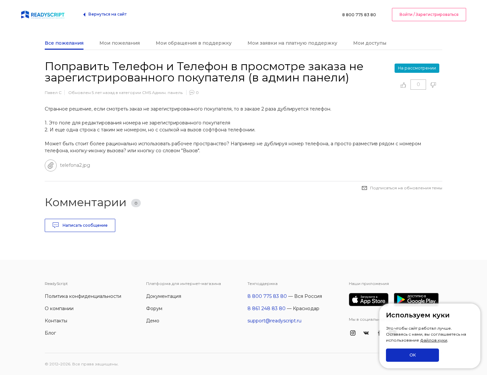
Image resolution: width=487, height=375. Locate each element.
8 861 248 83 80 (266, 308)
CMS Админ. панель (162, 92)
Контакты (56, 321)
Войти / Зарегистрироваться (429, 14)
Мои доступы (369, 43)
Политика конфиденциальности (83, 296)
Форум (154, 308)
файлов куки (433, 340)
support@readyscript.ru (274, 321)
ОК (412, 354)
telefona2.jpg (75, 165)
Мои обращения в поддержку (194, 43)
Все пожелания (64, 43)
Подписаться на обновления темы (406, 187)
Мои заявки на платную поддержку (292, 43)
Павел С (53, 92)
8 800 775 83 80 (359, 14)
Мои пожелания (119, 43)
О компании (59, 308)
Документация (163, 296)
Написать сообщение (85, 225)
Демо (152, 321)
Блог (50, 333)
